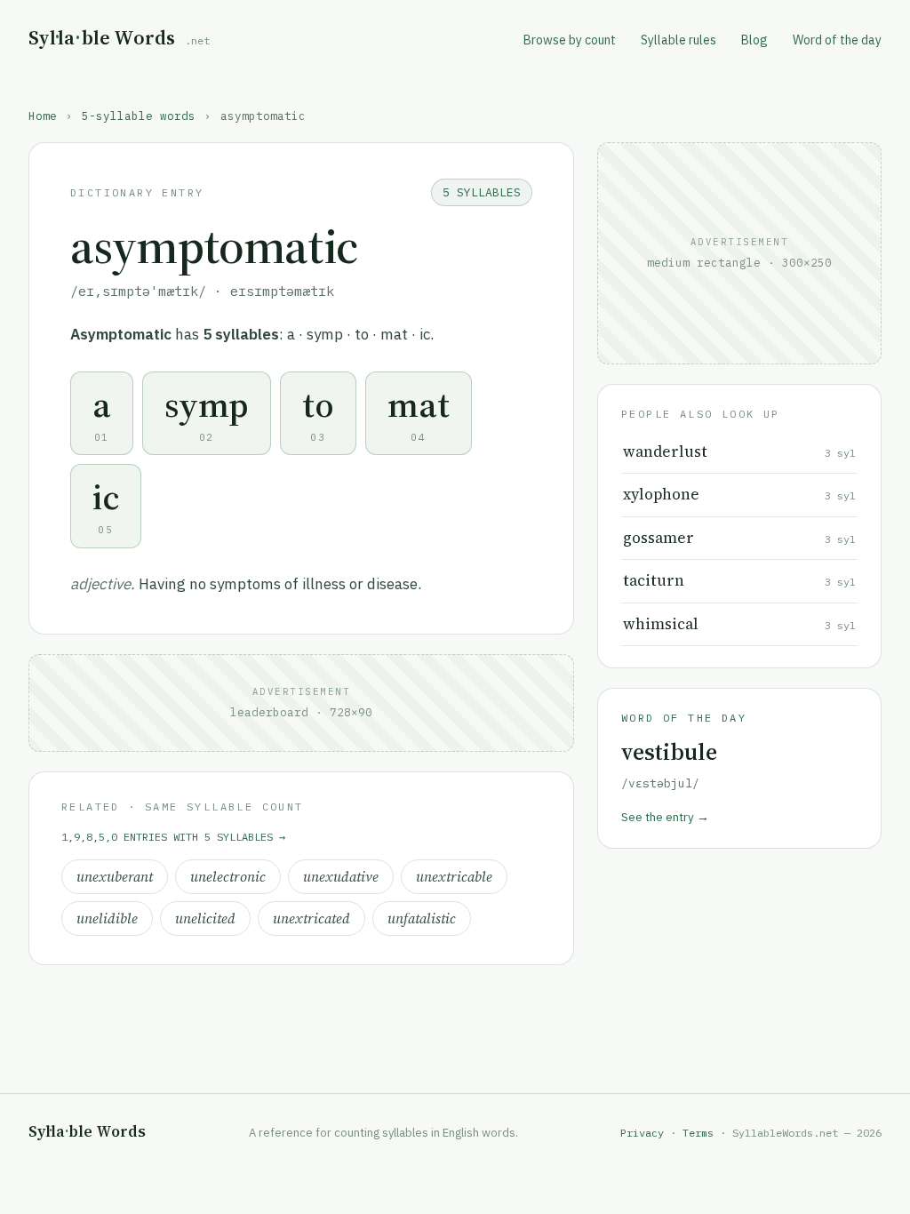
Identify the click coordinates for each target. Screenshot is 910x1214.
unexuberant (114, 876)
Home (42, 115)
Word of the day (837, 40)
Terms (698, 1132)
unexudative (341, 876)
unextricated (311, 918)
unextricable (454, 876)
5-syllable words (139, 115)
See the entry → (665, 817)
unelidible (107, 918)
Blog (754, 40)
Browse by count (569, 40)
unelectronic (228, 876)
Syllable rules (678, 40)
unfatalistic (421, 918)
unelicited (205, 918)
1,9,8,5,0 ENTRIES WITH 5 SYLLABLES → (173, 836)
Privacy (642, 1132)
